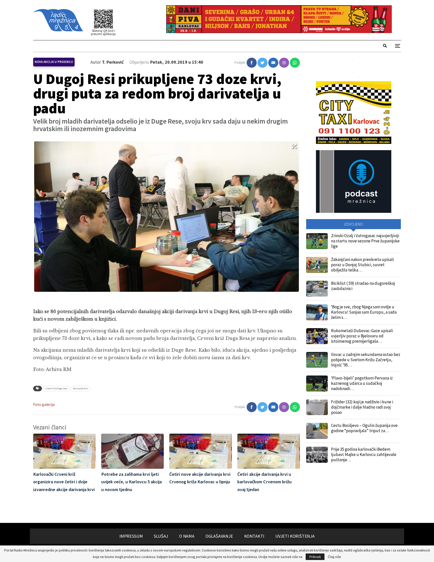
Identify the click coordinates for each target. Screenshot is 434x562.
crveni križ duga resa (56, 388)
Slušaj (161, 536)
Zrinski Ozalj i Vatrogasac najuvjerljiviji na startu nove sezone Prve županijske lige (365, 241)
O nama (186, 536)
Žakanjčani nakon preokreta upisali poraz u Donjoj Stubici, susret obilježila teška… (362, 265)
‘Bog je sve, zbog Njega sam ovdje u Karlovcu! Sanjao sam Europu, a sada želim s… (364, 312)
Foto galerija (44, 404)
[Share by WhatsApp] (295, 63)
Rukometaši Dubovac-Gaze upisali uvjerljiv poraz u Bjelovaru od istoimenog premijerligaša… (362, 336)
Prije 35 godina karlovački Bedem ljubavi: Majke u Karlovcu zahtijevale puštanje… (363, 454)
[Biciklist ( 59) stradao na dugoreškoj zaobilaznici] (317, 289)
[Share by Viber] (284, 63)
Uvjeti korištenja (295, 536)
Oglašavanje (219, 536)
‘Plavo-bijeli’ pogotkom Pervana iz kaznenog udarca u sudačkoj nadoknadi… (362, 383)
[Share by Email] (273, 63)
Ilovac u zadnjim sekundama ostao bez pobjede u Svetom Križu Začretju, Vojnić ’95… (365, 360)
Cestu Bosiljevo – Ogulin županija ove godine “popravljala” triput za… (364, 428)
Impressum (131, 536)
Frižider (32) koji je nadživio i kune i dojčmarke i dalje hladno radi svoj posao (362, 407)
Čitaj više (334, 556)
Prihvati (315, 556)
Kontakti (254, 536)
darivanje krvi (80, 388)
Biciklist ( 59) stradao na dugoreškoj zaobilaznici (363, 285)
